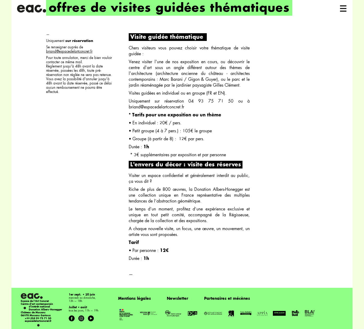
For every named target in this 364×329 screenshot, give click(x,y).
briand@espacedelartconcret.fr (69, 51)
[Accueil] (31, 8)
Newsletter (177, 299)
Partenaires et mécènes (227, 299)
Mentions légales (134, 299)
